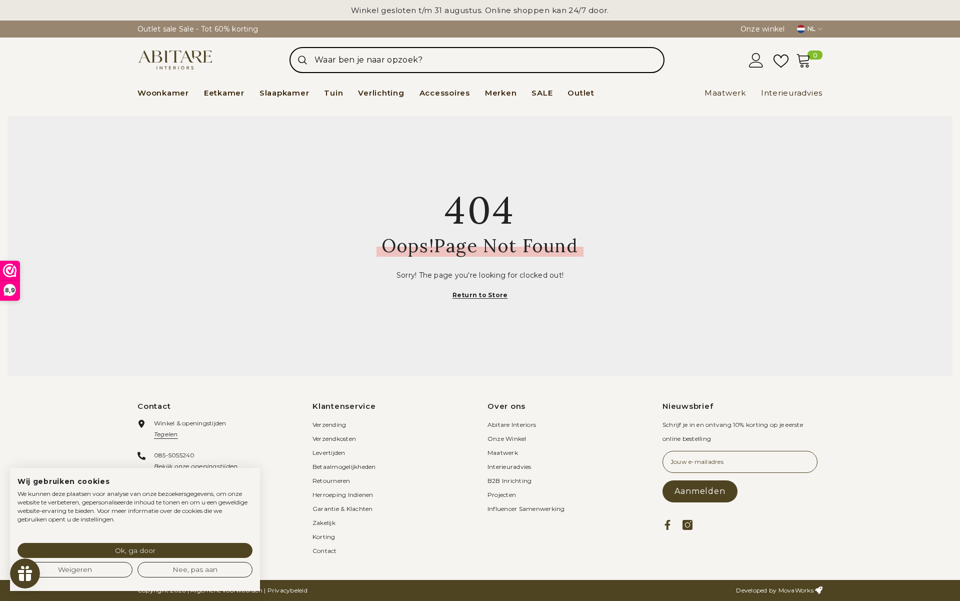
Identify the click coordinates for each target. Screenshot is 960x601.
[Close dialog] (662, 227)
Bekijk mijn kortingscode (577, 373)
